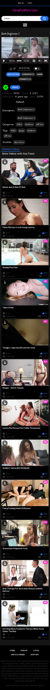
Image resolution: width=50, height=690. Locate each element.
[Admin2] (5, 87)
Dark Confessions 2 (26, 118)
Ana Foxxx (19, 142)
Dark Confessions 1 (26, 109)
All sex (7, 135)
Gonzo (21, 130)
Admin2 (15, 87)
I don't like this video (14, 68)
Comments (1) (25, 79)
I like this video (10, 68)
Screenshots (28, 74)
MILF (19, 124)
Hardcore (29, 124)
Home (12, 650)
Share (39, 74)
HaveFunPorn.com (17, 686)
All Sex (39, 124)
